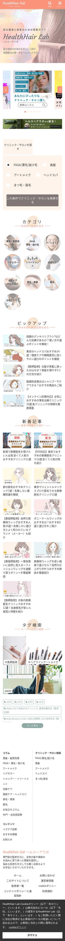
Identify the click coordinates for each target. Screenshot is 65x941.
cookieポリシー (47, 886)
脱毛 (5, 804)
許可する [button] (32, 935)
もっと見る (32, 725)
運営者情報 (47, 880)
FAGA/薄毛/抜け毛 (44, 758)
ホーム (17, 875)
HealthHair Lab (14, 4)
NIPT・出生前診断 (12, 814)
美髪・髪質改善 (11, 758)
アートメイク (10, 768)
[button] (5, 90)
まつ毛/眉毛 (41, 778)
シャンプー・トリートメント (16, 781)
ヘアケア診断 (10, 829)
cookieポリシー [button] (17, 927)
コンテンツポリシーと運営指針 (18, 893)
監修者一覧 (17, 886)
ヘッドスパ (41, 773)
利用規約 (47, 891)
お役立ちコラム (11, 809)
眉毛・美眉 (9, 799)
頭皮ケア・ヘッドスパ (14, 794)
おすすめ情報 (10, 834)
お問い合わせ (47, 875)
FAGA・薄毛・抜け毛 (14, 763)
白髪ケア (7, 788)
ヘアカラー (9, 773)
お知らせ (7, 839)
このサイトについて (17, 880)
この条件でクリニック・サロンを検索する (32, 200)
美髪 (37, 763)
